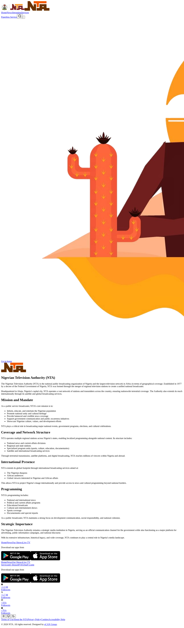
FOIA (21, 565)
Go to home (6, 361)
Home (4, 12)
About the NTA (20, 619)
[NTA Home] (25, 10)
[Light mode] (3, 616)
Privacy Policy (34, 619)
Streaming (16, 12)
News (9, 12)
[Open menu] (24, 17)
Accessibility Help (56, 619)
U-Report (14, 565)
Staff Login (29, 565)
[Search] (20, 16)
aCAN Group (50, 624)
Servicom (5, 565)
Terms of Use (7, 619)
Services (25, 12)
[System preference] (8, 616)
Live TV (26, 542)
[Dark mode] (13, 616)
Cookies (44, 619)
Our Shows (17, 542)
